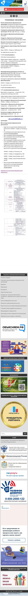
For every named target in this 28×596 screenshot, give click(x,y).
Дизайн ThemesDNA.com (14, 593)
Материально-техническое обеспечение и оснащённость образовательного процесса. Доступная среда (13, 296)
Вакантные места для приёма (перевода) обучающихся (14, 305)
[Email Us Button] (17, 16)
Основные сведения (14, 20)
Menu (4, 13)
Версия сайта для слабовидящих (15, 9)
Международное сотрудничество (8, 311)
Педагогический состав (6, 292)
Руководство (4, 289)
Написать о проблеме (14, 540)
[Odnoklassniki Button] (14, 16)
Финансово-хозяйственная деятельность (10, 303)
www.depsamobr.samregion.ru (11, 90)
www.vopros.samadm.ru (11, 64)
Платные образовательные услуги (9, 300)
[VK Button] (11, 16)
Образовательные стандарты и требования (11, 316)
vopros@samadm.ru (9, 54)
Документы (3, 284)
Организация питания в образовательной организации (13, 313)
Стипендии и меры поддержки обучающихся (11, 308)
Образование (4, 287)
